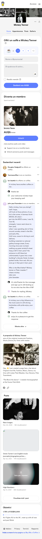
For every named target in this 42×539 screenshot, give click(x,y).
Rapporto (34, 529)
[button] (39, 4)
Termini (26, 529)
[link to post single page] (21, 412)
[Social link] (8, 388)
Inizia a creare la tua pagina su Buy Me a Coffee (20, 533)
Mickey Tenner (21, 25)
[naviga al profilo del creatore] (21, 17)
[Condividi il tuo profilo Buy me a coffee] (39, 21)
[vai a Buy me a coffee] (2, 4)
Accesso (33, 4)
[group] (21, 129)
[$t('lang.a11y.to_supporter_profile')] (9, 191)
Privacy (17, 529)
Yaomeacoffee (13, 175)
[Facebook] (4, 388)
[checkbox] (11, 79)
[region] (21, 63)
